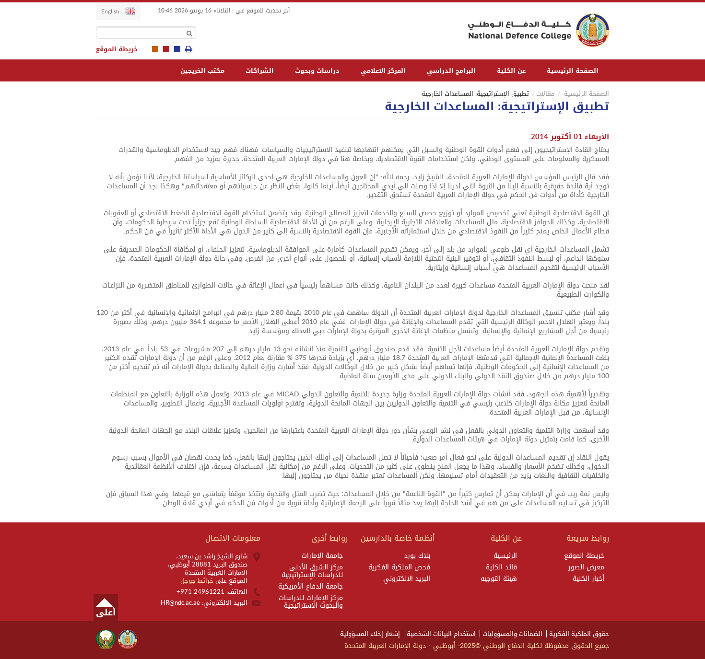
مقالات (545, 94)
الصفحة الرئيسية (573, 71)
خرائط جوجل (197, 581)
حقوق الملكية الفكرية (579, 633)
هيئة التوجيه (499, 579)
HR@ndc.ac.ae (180, 603)
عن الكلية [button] (511, 71)
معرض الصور (586, 567)
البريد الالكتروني (406, 579)
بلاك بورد (417, 556)
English (110, 11)
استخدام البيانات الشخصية (441, 633)
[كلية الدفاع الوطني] (536, 30)
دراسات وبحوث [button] (317, 71)
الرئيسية (505, 556)
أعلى (106, 612)
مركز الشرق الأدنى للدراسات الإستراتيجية (312, 571)
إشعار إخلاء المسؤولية (370, 633)
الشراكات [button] (260, 71)
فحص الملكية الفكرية (399, 567)
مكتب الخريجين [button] (202, 71)
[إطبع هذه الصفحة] (188, 49)
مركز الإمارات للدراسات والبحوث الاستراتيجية (311, 602)
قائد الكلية (501, 567)
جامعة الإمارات (322, 556)
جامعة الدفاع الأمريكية (310, 586)
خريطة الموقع (117, 49)
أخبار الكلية (588, 579)
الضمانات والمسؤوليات (512, 633)
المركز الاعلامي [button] (383, 71)
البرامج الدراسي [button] (451, 71)
